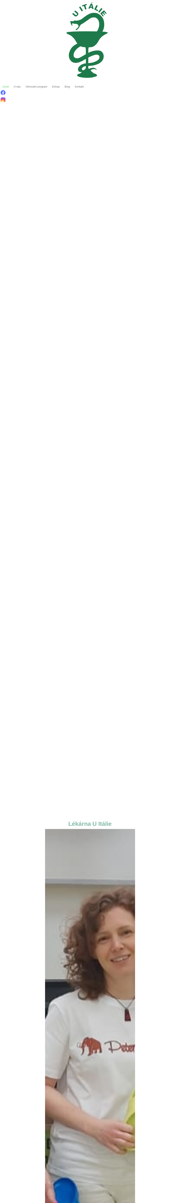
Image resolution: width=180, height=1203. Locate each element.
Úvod (5, 86)
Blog (67, 86)
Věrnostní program (36, 86)
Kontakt (79, 86)
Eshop (56, 86)
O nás (17, 86)
